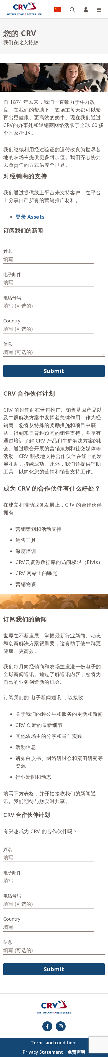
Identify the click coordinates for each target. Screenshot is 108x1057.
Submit (54, 371)
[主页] (24, 9)
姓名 (7, 251)
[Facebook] (47, 1026)
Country (11, 321)
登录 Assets (30, 216)
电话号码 (12, 297)
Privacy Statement (43, 1052)
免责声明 (76, 1052)
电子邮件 (12, 274)
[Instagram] (61, 1026)
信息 (7, 344)
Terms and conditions (54, 1043)
